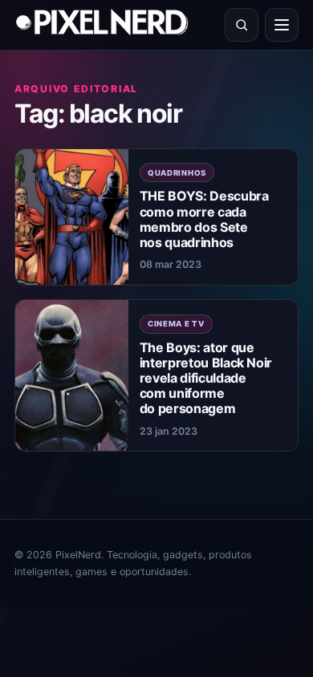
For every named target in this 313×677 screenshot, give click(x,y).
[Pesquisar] (241, 25)
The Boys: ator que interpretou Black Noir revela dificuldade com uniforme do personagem (206, 378)
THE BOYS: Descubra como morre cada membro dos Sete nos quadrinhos (204, 219)
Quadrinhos (177, 172)
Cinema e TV (176, 323)
